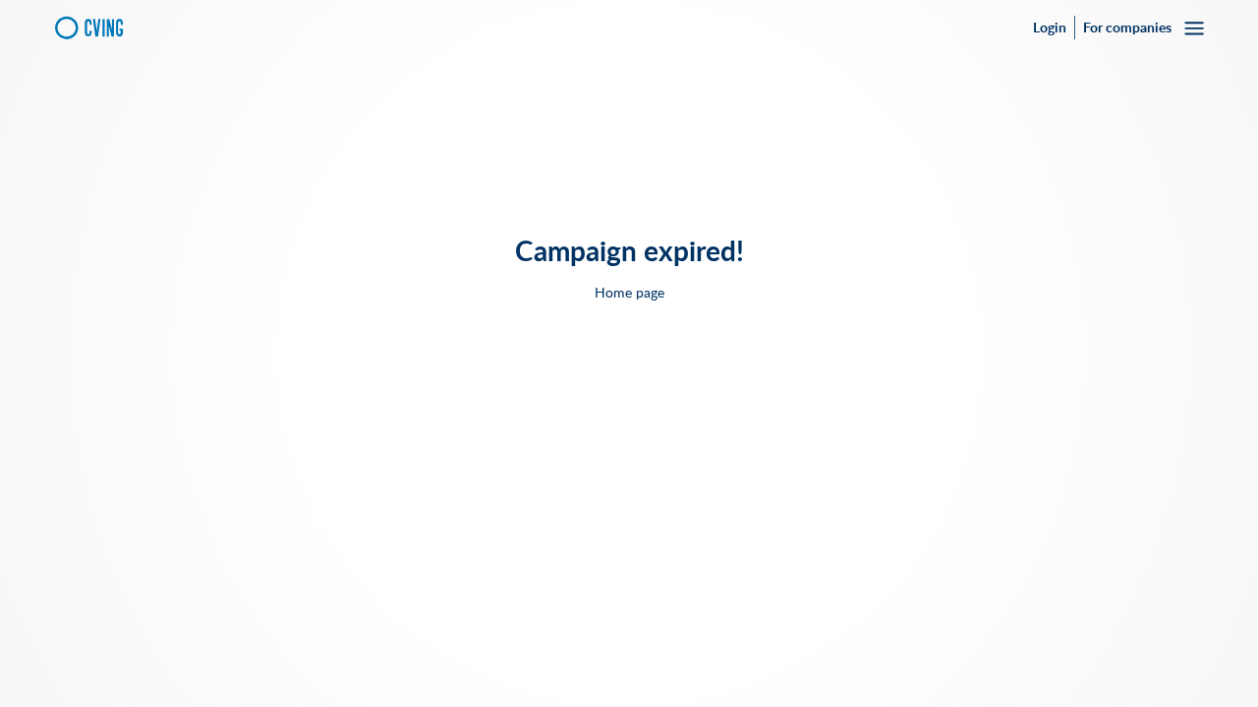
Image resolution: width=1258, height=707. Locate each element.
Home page (629, 292)
